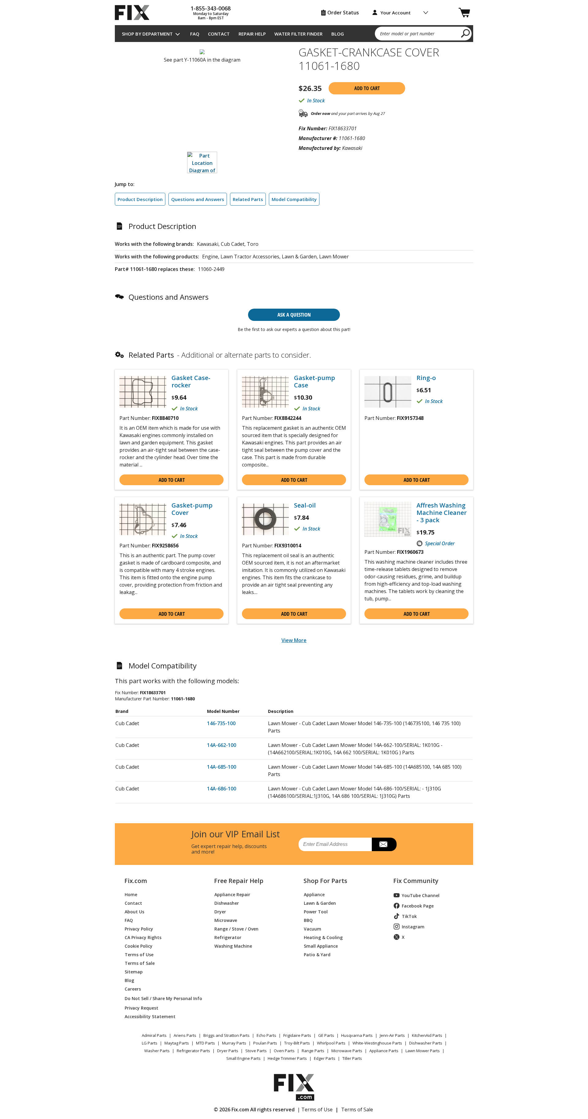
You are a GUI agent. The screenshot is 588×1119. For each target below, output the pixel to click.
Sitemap (134, 971)
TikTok (409, 916)
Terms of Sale (140, 963)
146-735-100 (221, 723)
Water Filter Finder (298, 34)
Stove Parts (256, 1050)
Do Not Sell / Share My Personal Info (161, 998)
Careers (133, 988)
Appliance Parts (383, 1050)
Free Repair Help (238, 881)
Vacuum (312, 928)
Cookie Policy (139, 946)
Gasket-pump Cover (192, 509)
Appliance (314, 894)
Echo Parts (266, 1035)
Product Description (140, 199)
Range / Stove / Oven (236, 928)
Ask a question (294, 314)
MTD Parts (205, 1043)
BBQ (308, 920)
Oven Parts (284, 1050)
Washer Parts (157, 1050)
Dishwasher (226, 903)
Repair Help (252, 34)
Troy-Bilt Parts (297, 1043)
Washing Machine (233, 946)
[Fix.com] (135, 12)
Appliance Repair (232, 894)
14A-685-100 (221, 766)
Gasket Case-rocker (191, 381)
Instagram (413, 927)
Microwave (225, 920)
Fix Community (416, 881)
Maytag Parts (176, 1043)
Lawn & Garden (320, 903)
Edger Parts (324, 1058)
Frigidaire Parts (297, 1035)
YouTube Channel (420, 895)
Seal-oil (305, 505)
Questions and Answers (197, 199)
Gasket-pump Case (314, 381)
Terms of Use (139, 954)
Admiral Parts (154, 1035)
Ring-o (426, 378)
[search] (466, 33)
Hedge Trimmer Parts (287, 1058)
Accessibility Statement (150, 1016)
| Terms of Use (315, 1109)
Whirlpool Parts (331, 1043)
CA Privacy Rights (143, 937)
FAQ (194, 34)
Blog (337, 34)
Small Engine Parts (243, 1058)
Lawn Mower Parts (422, 1050)
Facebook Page (418, 906)
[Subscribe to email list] (384, 844)
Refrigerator (227, 937)
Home (131, 894)
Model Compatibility (294, 199)
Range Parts (313, 1050)
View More (294, 640)
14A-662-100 (221, 745)
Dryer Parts (227, 1050)
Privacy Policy (139, 928)
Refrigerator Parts (193, 1050)
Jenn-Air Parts (392, 1035)
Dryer (220, 911)
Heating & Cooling (323, 937)
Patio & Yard (317, 954)
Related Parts (248, 199)
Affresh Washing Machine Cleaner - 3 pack (442, 513)
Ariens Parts (185, 1035)
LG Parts (149, 1043)
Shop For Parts (325, 881)
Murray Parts (234, 1043)
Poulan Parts (265, 1043)
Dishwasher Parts (425, 1043)
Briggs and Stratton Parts (226, 1035)
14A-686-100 (221, 788)
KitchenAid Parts (427, 1035)
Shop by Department (147, 34)
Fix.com (135, 881)
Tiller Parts (352, 1058)
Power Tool (316, 911)
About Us (134, 911)
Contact (219, 34)
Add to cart (367, 88)
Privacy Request (141, 1008)
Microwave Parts (346, 1050)
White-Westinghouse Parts (377, 1043)
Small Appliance (321, 946)
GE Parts (326, 1035)
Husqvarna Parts (357, 1035)
